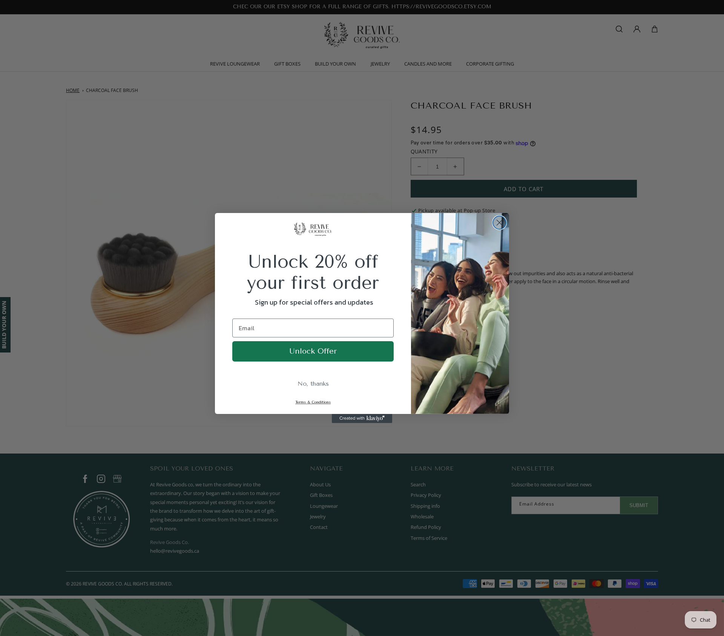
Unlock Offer (313, 351)
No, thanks (313, 383)
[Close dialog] (499, 222)
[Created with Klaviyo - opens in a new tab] (362, 418)
